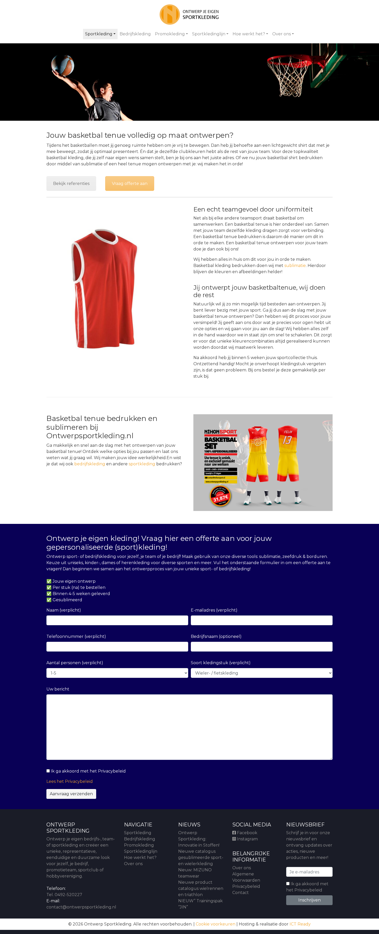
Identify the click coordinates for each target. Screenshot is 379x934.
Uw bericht (57, 689)
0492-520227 (68, 894)
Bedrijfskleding (135, 33)
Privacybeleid (246, 886)
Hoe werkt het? (249, 33)
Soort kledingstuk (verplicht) (221, 662)
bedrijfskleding (89, 463)
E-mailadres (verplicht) (214, 610)
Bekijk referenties (71, 183)
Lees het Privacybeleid (69, 781)
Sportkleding (98, 33)
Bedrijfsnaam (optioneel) (216, 636)
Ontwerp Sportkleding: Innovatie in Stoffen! (198, 839)
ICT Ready (300, 924)
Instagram (247, 838)
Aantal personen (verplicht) (74, 662)
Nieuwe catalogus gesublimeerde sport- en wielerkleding (200, 857)
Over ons (281, 33)
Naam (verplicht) (63, 610)
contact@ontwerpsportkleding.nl (81, 907)
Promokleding (170, 33)
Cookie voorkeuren (215, 924)
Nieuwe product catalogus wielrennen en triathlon (200, 888)
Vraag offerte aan (129, 183)
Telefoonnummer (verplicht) (76, 636)
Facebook (246, 832)
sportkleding (142, 463)
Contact (240, 892)
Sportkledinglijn (208, 33)
